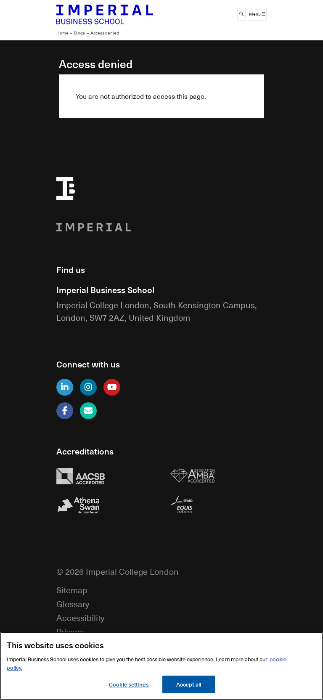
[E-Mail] (88, 410)
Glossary (72, 603)
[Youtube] (111, 387)
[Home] (104, 14)
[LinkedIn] (64, 387)
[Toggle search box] (241, 14)
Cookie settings (129, 684)
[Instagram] (88, 387)
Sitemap (71, 589)
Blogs (79, 33)
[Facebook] (64, 410)
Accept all (188, 684)
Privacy (69, 631)
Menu (255, 14)
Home (62, 33)
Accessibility (80, 617)
